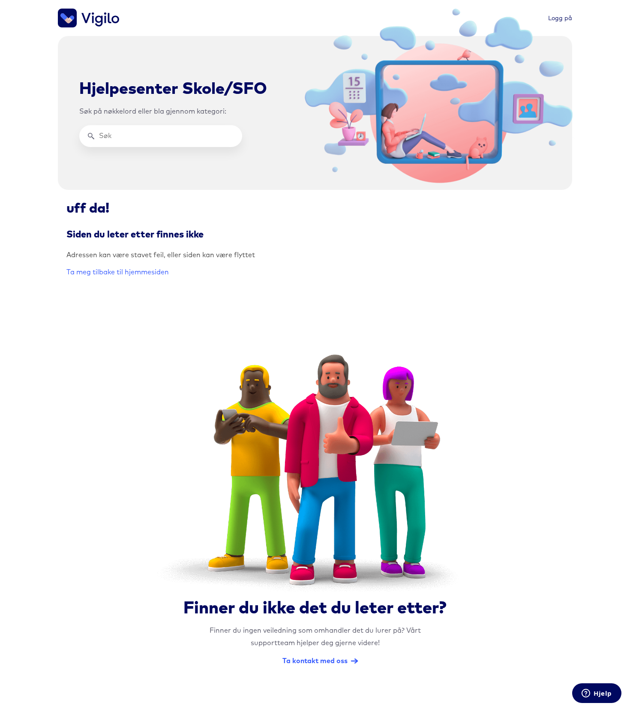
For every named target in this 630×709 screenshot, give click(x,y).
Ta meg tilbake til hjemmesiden (117, 272)
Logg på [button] (560, 18)
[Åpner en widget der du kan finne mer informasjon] (596, 694)
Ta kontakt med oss (315, 661)
